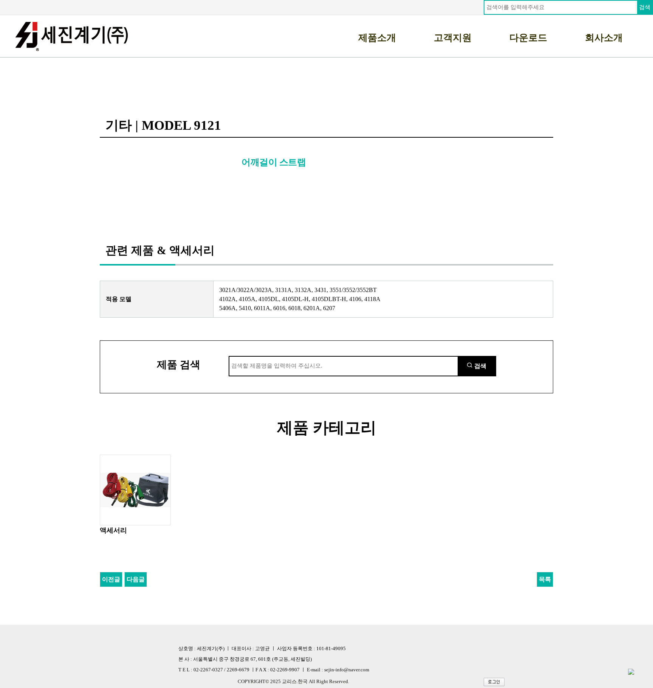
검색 (644, 7)
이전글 (111, 579)
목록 (545, 579)
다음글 (136, 579)
